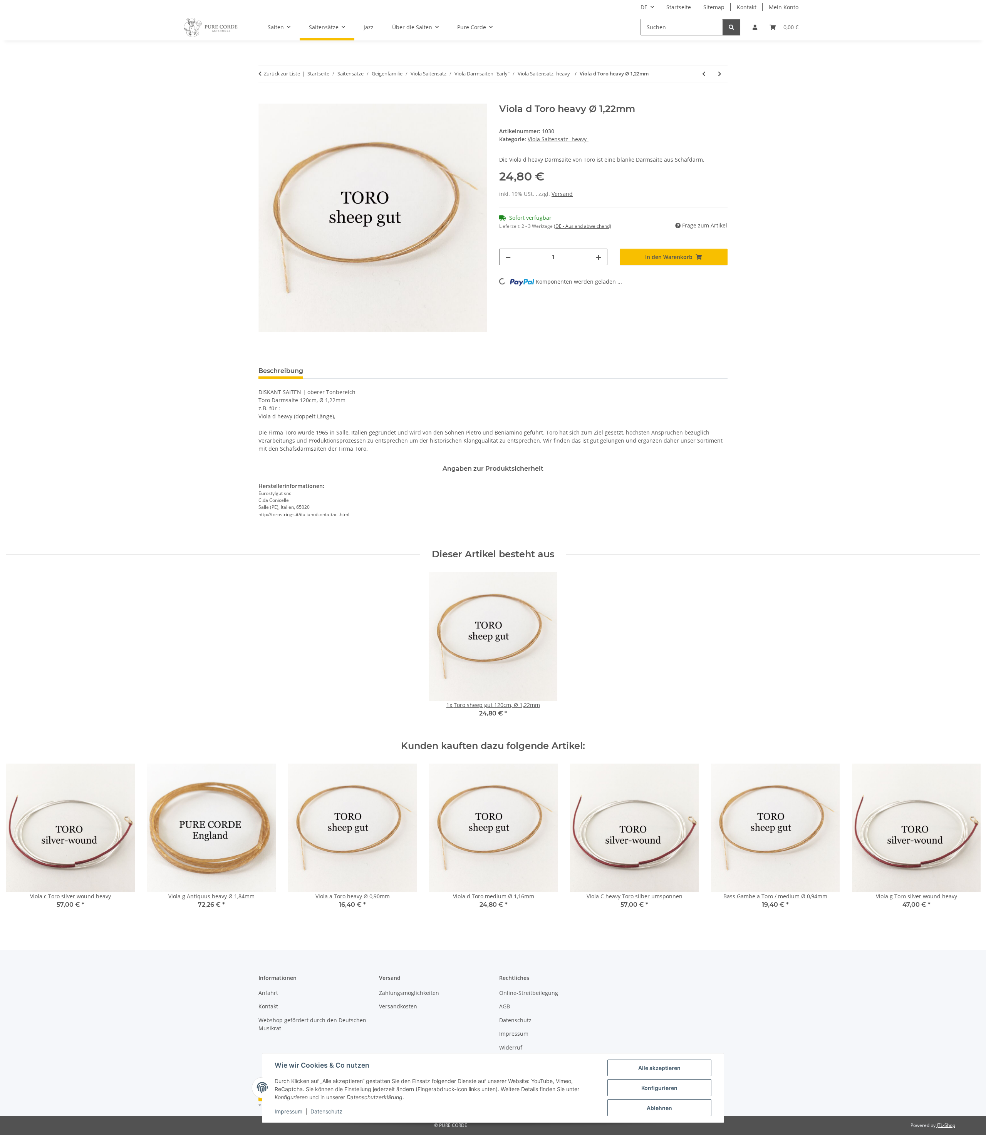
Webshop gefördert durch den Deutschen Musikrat (312, 1024)
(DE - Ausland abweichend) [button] (582, 226)
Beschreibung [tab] (280, 370)
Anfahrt (268, 992)
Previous (19, 841)
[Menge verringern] (508, 257)
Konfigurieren (659, 1088)
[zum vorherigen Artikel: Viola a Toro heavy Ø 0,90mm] (704, 73)
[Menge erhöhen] (598, 257)
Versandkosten (398, 1006)
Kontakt (746, 7)
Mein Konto (783, 7)
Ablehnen (659, 1108)
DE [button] (644, 7)
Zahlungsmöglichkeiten (409, 992)
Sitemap (713, 7)
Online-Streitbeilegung (528, 992)
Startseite (678, 7)
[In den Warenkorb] (264, 99)
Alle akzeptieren (659, 1068)
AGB (504, 1006)
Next (967, 841)
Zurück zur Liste (282, 73)
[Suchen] (731, 27)
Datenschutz (326, 1111)
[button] (754, 27)
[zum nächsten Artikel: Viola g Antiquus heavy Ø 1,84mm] (720, 73)
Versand (562, 193)
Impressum (288, 1111)
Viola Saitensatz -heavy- (558, 139)
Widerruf (510, 1047)
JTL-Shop (946, 1125)
